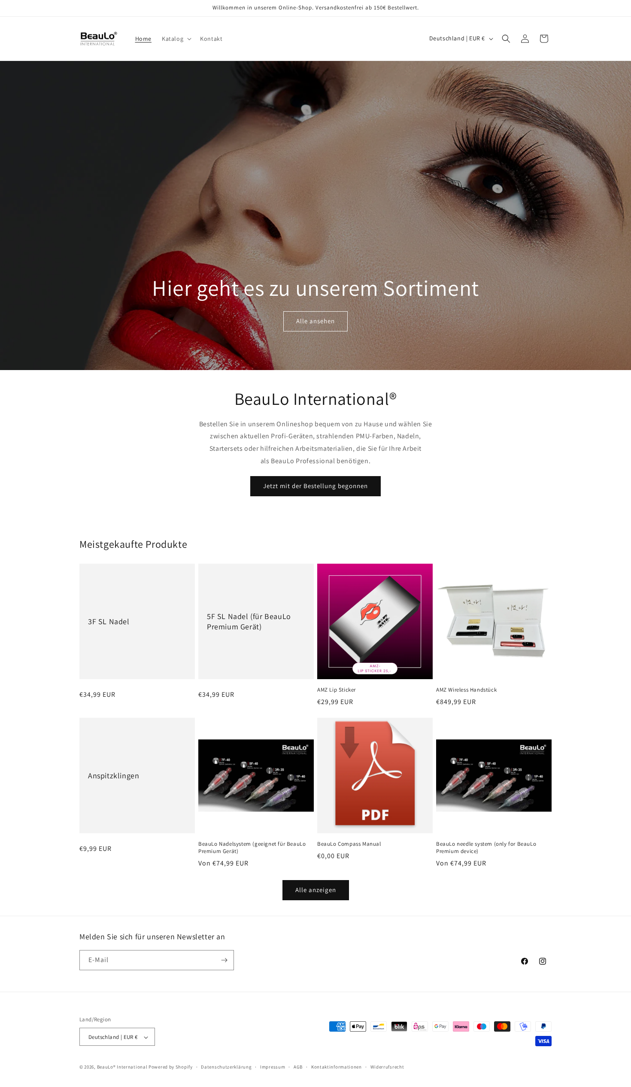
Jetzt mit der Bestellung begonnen (315, 486)
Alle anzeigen (315, 890)
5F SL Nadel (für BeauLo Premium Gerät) (249, 621)
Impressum (272, 1067)
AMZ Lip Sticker (336, 689)
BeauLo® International (122, 1067)
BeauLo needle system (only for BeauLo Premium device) (486, 848)
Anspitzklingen (113, 775)
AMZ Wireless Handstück (466, 689)
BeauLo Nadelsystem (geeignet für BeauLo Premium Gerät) (252, 848)
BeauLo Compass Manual (349, 844)
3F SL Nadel (109, 621)
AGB (298, 1067)
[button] (176, 39)
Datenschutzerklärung (226, 1067)
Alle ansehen (315, 321)
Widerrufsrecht (387, 1067)
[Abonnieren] (224, 960)
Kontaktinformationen (336, 1067)
